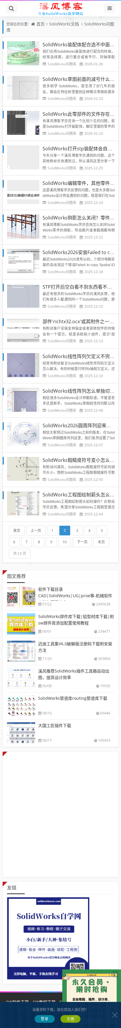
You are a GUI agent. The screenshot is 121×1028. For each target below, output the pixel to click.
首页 (40, 24)
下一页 (82, 541)
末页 (101, 541)
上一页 (36, 530)
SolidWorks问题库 (62, 64)
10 (65, 541)
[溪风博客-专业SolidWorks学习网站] (60, 8)
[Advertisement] (60, 812)
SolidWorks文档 (64, 24)
